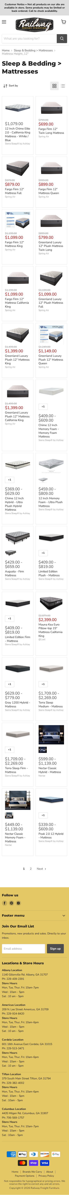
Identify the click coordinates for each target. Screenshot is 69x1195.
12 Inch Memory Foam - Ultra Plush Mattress (51, 502)
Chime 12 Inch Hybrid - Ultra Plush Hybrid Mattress (14, 504)
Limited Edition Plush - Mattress (49, 573)
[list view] (63, 86)
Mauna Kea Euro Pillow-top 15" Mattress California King (50, 630)
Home (6, 50)
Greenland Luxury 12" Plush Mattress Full (51, 302)
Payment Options (24, 1176)
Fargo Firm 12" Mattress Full (14, 191)
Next (40, 869)
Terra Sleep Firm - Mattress (16, 770)
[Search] (62, 38)
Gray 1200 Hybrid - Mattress (17, 704)
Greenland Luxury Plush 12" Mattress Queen (51, 359)
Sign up (55, 949)
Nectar (42, 775)
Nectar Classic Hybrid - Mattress (50, 770)
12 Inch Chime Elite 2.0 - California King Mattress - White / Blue (17, 134)
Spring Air (44, 136)
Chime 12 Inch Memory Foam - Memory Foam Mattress (49, 430)
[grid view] (54, 86)
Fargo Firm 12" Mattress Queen (49, 191)
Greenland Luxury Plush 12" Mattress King (17, 359)
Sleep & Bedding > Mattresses (33, 50)
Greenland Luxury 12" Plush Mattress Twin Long (51, 246)
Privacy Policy (46, 1176)
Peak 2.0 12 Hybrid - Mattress (51, 836)
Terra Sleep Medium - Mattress (51, 704)
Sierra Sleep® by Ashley (17, 143)
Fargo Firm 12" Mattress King (14, 244)
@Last (42, 639)
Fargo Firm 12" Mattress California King (17, 302)
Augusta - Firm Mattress (14, 573)
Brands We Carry (32, 1172)
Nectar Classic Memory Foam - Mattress (15, 837)
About (49, 1172)
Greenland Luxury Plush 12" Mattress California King (17, 416)
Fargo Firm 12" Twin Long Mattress (51, 131)
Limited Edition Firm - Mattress (17, 639)
